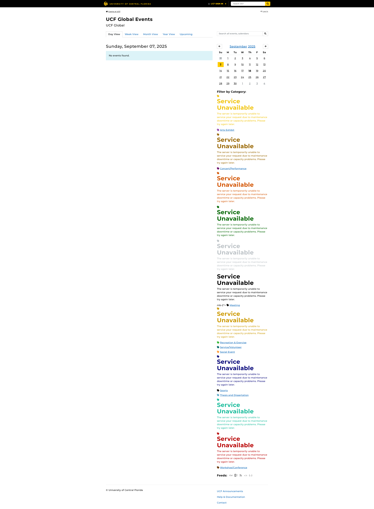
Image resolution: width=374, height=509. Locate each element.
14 (220, 70)
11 (250, 64)
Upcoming (186, 34)
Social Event (227, 352)
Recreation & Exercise (233, 342)
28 (220, 83)
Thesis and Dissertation (234, 395)
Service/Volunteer (231, 347)
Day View (114, 34)
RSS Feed (240, 475)
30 (235, 83)
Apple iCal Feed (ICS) (230, 475)
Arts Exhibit (227, 130)
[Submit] (267, 4)
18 (250, 70)
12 (257, 64)
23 (235, 77)
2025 (251, 46)
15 (228, 70)
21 (220, 77)
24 (242, 77)
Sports (224, 390)
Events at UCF (114, 12)
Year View (169, 34)
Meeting (235, 305)
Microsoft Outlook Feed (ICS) (235, 475)
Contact (222, 502)
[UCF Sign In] (217, 3)
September (238, 46)
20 (264, 70)
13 (264, 64)
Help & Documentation (231, 497)
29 (227, 83)
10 (242, 64)
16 (235, 70)
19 (257, 70)
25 (249, 77)
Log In (265, 11)
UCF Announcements (230, 491)
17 (242, 70)
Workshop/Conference (233, 467)
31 (220, 58)
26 (257, 77)
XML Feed (245, 475)
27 (264, 77)
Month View (150, 34)
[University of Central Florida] (127, 3)
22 (227, 77)
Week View (131, 34)
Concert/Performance (233, 168)
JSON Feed (250, 475)
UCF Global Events (129, 19)
